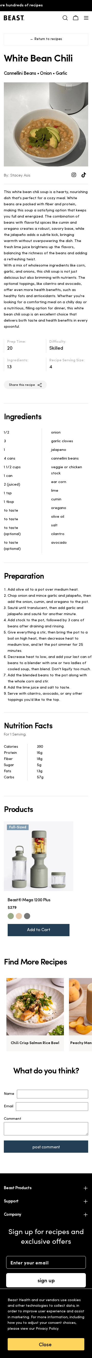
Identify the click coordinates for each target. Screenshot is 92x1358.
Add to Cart (38, 930)
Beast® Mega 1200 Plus (29, 900)
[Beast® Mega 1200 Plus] (38, 856)
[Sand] (19, 916)
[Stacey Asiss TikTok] (84, 175)
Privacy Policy (47, 1329)
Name (9, 1094)
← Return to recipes (46, 39)
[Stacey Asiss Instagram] (74, 175)
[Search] (65, 18)
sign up (46, 1280)
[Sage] (11, 916)
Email (8, 1106)
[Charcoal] (27, 916)
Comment (12, 1119)
